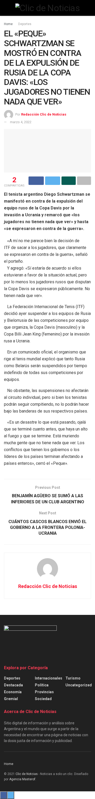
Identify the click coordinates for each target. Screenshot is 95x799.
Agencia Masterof (22, 779)
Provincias (44, 692)
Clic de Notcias (27, 774)
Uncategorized (78, 685)
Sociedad (43, 699)
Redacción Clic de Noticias (43, 114)
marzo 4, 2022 (20, 122)
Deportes (24, 24)
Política (42, 685)
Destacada (13, 685)
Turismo (72, 678)
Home (8, 24)
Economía (13, 692)
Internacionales (48, 678)
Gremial (11, 699)
